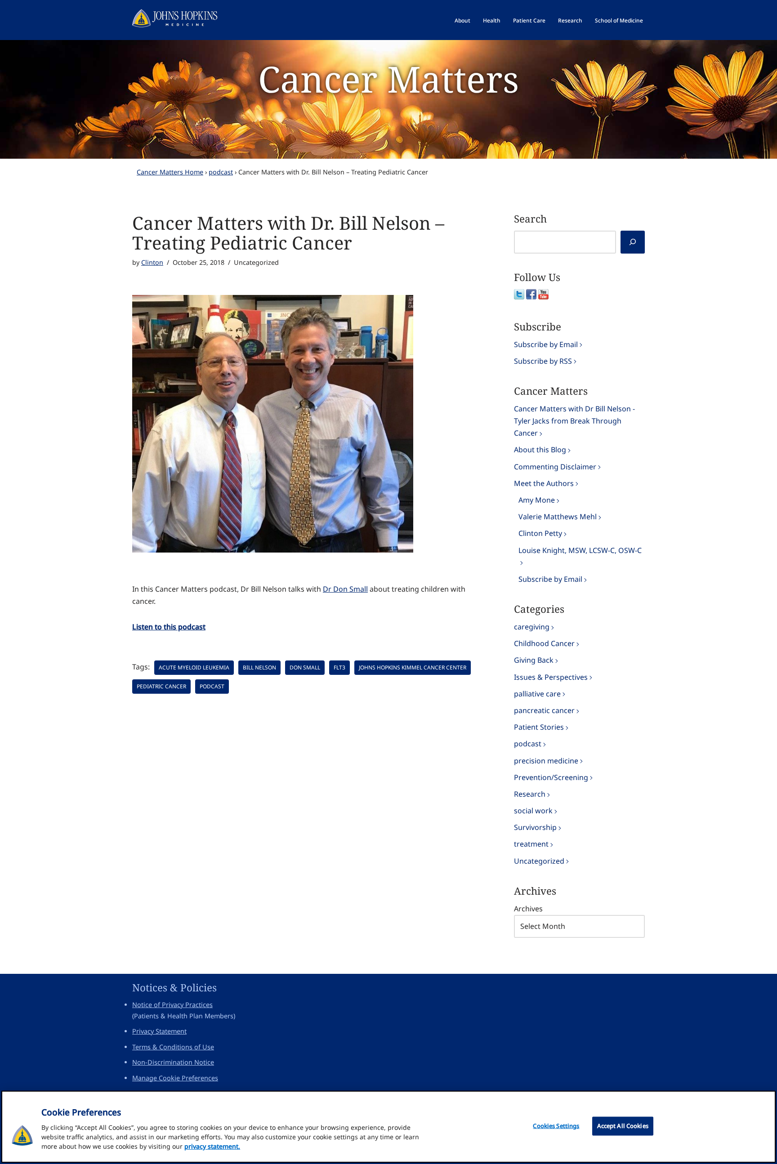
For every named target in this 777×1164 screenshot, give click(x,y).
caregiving (531, 627)
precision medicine (546, 761)
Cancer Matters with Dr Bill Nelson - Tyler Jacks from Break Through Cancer (574, 421)
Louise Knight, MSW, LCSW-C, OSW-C (580, 550)
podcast (221, 172)
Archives (528, 909)
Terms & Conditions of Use (173, 1047)
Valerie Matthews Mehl (557, 517)
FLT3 (339, 667)
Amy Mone (536, 500)
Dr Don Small (345, 589)
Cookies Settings (556, 1126)
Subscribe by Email (546, 344)
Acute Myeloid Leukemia (194, 667)
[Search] (633, 242)
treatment (531, 844)
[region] (388, 1127)
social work (533, 811)
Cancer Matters (388, 78)
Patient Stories (539, 727)
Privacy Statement (159, 1031)
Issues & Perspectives (551, 677)
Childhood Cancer (544, 643)
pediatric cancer (161, 686)
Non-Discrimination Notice (173, 1062)
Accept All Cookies (622, 1126)
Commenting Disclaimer (555, 467)
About (462, 20)
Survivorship (535, 827)
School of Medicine (619, 20)
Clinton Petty (540, 533)
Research (570, 20)
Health (491, 20)
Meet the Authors (544, 483)
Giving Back (534, 660)
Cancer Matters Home (170, 172)
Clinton (152, 262)
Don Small (305, 667)
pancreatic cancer (544, 710)
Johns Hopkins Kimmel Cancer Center (412, 667)
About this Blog (540, 450)
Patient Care (529, 20)
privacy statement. (212, 1146)
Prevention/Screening (551, 777)
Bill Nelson (259, 667)
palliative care (537, 694)
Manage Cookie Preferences (175, 1078)
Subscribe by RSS (543, 361)
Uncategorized (539, 861)
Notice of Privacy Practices (172, 1004)
